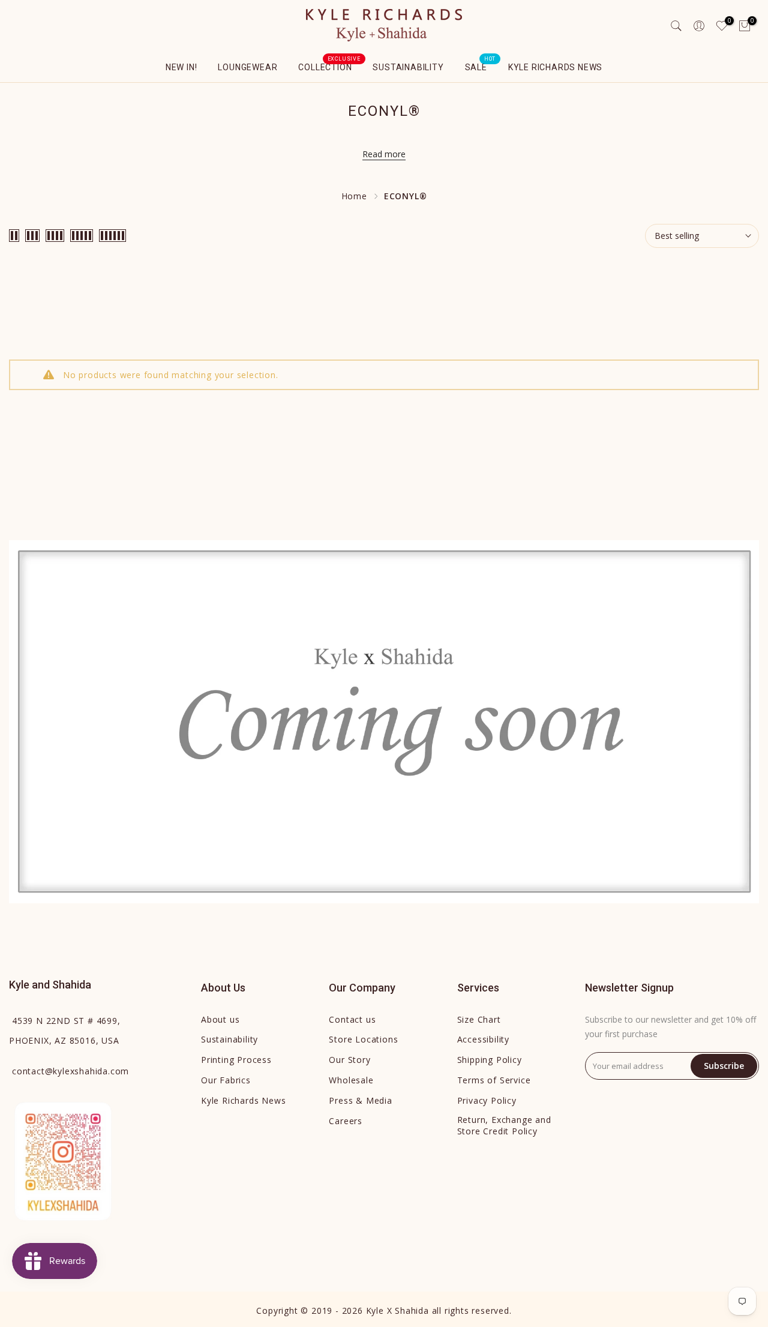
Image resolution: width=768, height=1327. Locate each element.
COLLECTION (329, 66)
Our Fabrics (226, 1080)
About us (220, 1019)
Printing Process (236, 1059)
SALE (480, 66)
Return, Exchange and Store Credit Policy (504, 1125)
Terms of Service (494, 1080)
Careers (345, 1121)
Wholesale (351, 1080)
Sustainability (408, 67)
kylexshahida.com (70, 1071)
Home (354, 196)
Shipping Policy (489, 1059)
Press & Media (360, 1100)
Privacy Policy (487, 1100)
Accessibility (483, 1039)
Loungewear (247, 67)
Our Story (349, 1059)
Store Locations (363, 1039)
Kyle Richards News (555, 67)
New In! (181, 67)
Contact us (352, 1019)
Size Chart (479, 1019)
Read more (384, 154)
